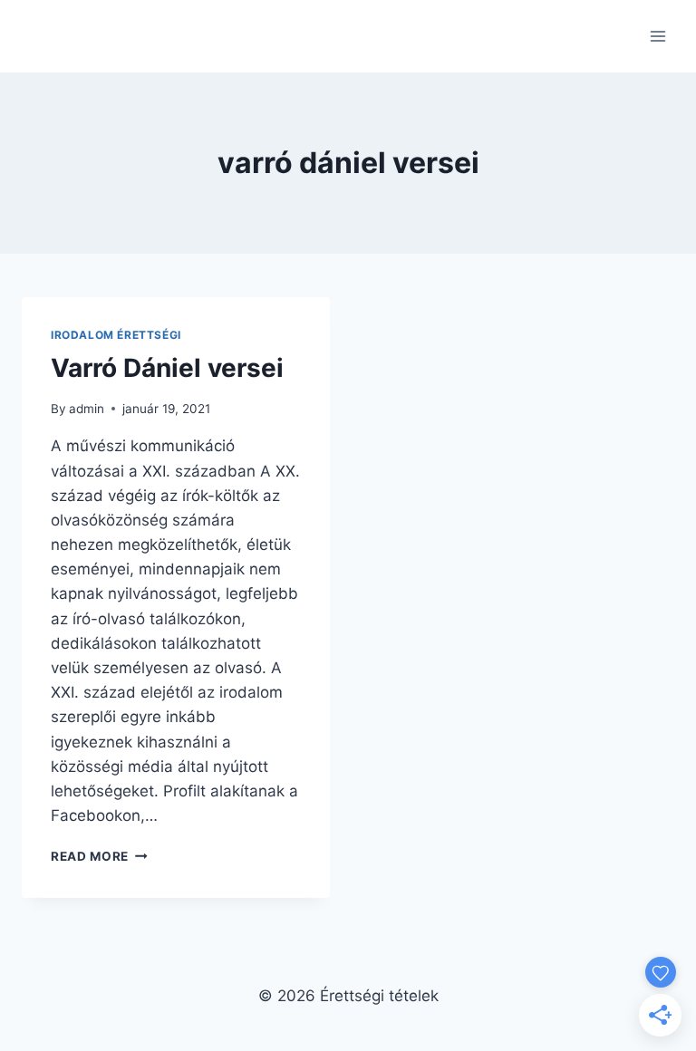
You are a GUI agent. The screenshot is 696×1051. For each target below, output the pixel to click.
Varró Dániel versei (167, 367)
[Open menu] (657, 36)
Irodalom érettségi (116, 335)
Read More (99, 856)
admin (86, 408)
